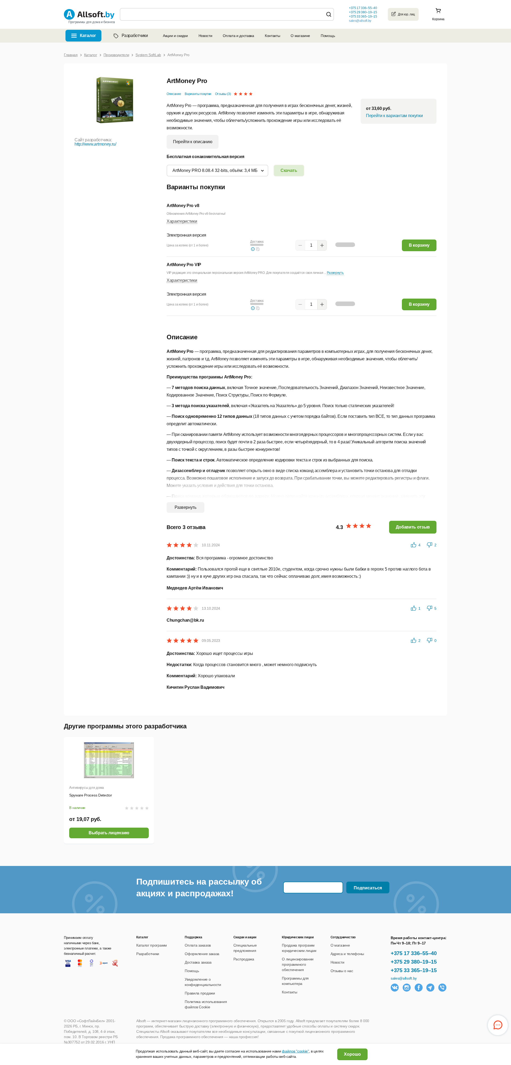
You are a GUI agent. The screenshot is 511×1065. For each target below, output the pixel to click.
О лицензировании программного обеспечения (298, 964)
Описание (174, 94)
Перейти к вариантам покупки (394, 115)
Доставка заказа (198, 962)
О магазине (300, 36)
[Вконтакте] (395, 988)
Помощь (328, 36)
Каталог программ (151, 945)
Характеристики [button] (182, 221)
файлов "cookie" (295, 1051)
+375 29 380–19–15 (414, 962)
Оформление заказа (202, 954)
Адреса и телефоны (347, 954)
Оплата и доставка (238, 36)
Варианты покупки (198, 94)
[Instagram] (407, 988)
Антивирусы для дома (86, 788)
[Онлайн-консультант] (498, 1025)
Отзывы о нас (342, 971)
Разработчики (135, 35)
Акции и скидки (175, 36)
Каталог (88, 35)
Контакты (272, 36)
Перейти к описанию (192, 141)
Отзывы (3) (223, 94)
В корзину (419, 245)
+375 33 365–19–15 (414, 970)
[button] (258, 249)
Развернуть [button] (335, 273)
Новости (205, 36)
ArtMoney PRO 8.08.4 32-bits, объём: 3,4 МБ (215, 170)
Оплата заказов (198, 945)
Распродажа (243, 959)
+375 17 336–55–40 (414, 953)
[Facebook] (419, 988)
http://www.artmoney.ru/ (95, 144)
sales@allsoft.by (360, 21)
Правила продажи (200, 993)
